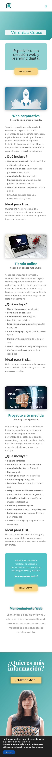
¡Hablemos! (26, 71)
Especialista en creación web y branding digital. (26, 55)
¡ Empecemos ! (26, 680)
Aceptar (9, 752)
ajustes (39, 747)
